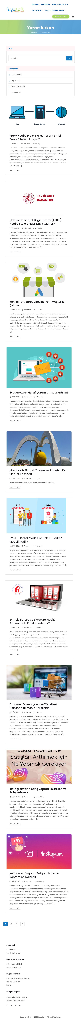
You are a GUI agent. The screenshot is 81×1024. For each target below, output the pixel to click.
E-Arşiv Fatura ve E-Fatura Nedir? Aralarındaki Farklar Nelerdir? (32, 621)
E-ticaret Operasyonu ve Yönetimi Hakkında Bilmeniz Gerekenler (33, 706)
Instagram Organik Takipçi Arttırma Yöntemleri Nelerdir (34, 875)
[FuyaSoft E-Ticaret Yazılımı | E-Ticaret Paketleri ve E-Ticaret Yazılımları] (16, 10)
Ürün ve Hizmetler (59, 4)
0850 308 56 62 (19, 1000)
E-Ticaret (15, 75)
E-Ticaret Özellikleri (14, 964)
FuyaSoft (14, 80)
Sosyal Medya (16, 86)
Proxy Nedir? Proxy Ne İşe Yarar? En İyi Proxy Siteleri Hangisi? (35, 137)
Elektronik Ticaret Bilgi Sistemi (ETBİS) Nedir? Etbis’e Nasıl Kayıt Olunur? (35, 222)
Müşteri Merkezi (58, 10)
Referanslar (36, 10)
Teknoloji (14, 92)
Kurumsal (45, 4)
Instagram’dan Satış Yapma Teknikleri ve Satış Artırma (37, 790)
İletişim (47, 10)
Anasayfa (35, 4)
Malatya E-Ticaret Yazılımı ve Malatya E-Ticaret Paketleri (37, 472)
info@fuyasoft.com (19, 997)
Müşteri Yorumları (13, 982)
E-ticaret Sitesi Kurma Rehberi (18, 978)
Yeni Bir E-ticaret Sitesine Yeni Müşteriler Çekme (37, 303)
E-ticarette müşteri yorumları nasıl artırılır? (39, 392)
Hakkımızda (10, 950)
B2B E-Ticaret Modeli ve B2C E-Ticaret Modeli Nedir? (35, 540)
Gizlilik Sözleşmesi (13, 953)
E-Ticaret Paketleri (13, 967)
